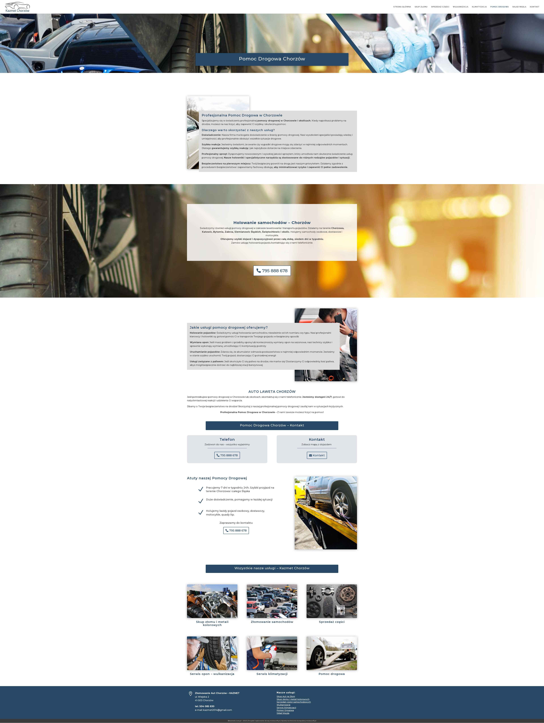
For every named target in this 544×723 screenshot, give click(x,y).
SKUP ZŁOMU (421, 7)
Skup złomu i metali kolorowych (293, 699)
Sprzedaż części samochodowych (294, 702)
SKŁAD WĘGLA (519, 7)
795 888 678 (275, 270)
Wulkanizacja (283, 705)
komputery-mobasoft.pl (306, 721)
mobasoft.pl (275, 721)
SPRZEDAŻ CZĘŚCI (440, 7)
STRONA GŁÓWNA (402, 7)
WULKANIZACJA (460, 7)
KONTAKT (534, 7)
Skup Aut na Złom (286, 696)
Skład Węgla (283, 713)
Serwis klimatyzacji (286, 707)
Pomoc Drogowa (285, 710)
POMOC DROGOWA (499, 7)
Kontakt (319, 455)
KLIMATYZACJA (479, 7)
